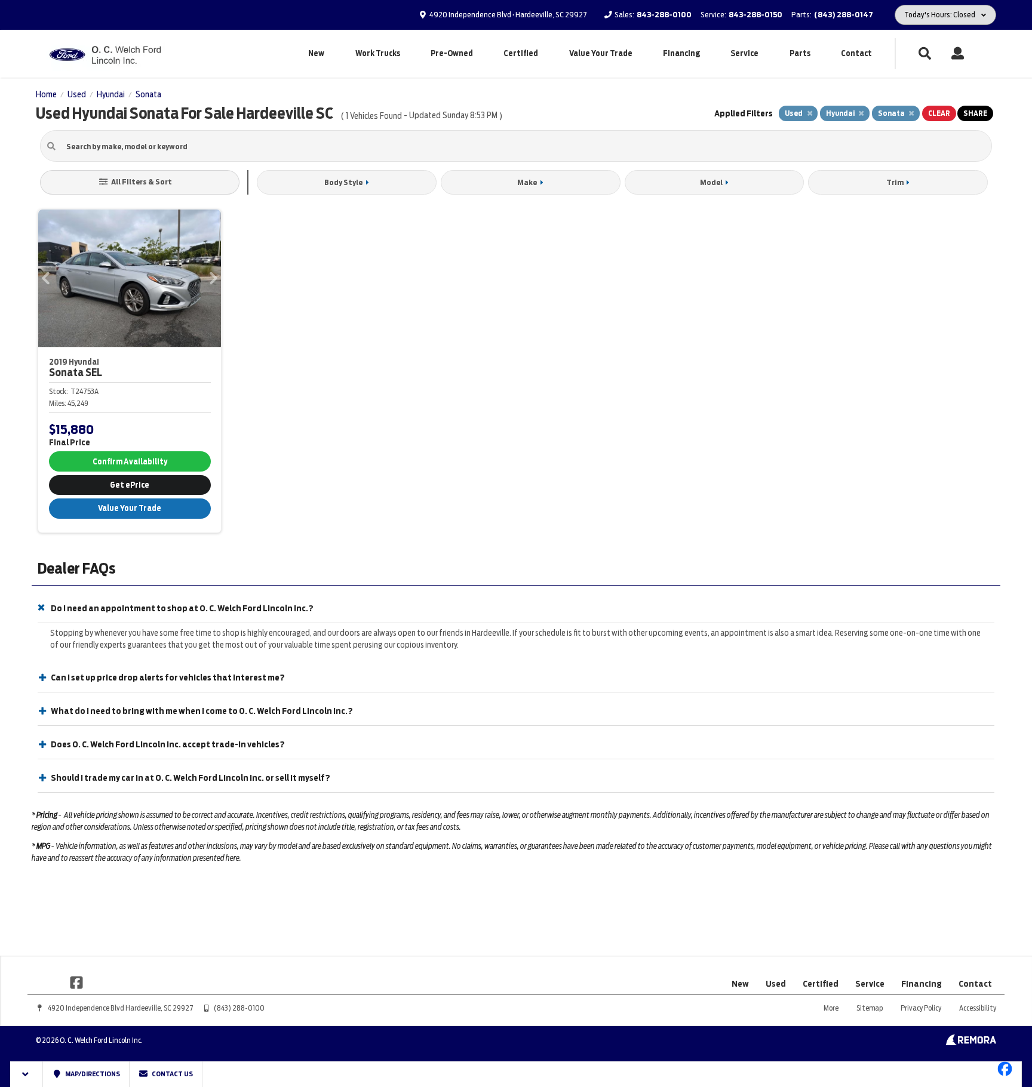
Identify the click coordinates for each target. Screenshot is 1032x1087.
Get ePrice (129, 485)
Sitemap (869, 1007)
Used (776, 984)
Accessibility (977, 1007)
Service (744, 53)
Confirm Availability (130, 461)
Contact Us (171, 1074)
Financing (681, 53)
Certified (520, 53)
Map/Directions (92, 1074)
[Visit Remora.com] (970, 1042)
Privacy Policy (921, 1007)
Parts (800, 53)
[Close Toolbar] (26, 1074)
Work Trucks (377, 53)
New (316, 53)
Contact (856, 53)
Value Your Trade (600, 53)
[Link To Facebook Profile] (76, 982)
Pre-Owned (452, 53)
